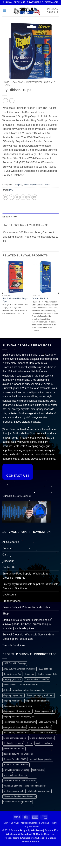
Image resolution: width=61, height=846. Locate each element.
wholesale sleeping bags (39, 791)
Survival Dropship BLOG (15, 759)
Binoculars (29, 674)
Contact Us (8, 567)
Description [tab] (9, 216)
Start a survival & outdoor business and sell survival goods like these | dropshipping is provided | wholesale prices (27, 624)
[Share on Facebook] (11, 197)
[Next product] (5, 100)
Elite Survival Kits (47, 722)
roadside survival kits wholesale (18, 754)
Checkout (8, 561)
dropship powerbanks (44, 711)
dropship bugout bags (13, 695)
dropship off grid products (37, 701)
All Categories (10, 542)
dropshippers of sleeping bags (17, 711)
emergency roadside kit (40, 727)
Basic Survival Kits (12, 674)
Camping (18, 82)
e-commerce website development (19, 722)
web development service (15, 775)
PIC (11, 190)
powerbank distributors (14, 748)
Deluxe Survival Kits (28, 684)
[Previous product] (11, 100)
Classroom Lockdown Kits (37, 679)
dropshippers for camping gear (17, 706)
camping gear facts (12, 679)
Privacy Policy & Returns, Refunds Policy (26, 607)
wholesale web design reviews (17, 801)
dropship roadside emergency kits (19, 716)
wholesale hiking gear (35, 786)
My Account (9, 594)
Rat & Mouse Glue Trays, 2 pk (15, 300)
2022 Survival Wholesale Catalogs (19, 669)
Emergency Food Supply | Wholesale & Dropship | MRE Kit (25, 575)
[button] (4, 11)
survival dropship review (41, 759)
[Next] (58, 299)
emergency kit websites (14, 727)
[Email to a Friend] (23, 197)
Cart (4, 554)
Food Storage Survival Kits (16, 732)
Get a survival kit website (44, 732)
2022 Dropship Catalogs (14, 663)
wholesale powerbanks (14, 791)
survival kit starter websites (16, 770)
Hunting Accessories (13, 743)
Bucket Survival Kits (47, 674)
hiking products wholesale (41, 738)
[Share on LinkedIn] (34, 197)
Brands (6, 548)
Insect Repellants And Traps (36, 184)
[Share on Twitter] (17, 197)
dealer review (9, 684)
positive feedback (43, 743)
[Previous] (3, 299)
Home (5, 82)
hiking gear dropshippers (14, 738)
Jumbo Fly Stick (40, 298)
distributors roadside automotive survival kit (23, 690)
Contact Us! (17, 475)
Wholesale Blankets (12, 786)
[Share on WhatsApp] (5, 197)
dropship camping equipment (40, 695)
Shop (5, 613)
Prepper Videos (11, 601)
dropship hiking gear (12, 701)
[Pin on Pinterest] (29, 197)
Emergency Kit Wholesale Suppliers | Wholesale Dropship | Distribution (30, 586)
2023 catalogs (45, 669)
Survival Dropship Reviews (16, 764)
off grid (29, 743)
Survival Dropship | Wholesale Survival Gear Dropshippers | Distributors (28, 636)
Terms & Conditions (13, 645)
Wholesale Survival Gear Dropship (19, 796)
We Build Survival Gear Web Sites (19, 780)
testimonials (38, 770)
